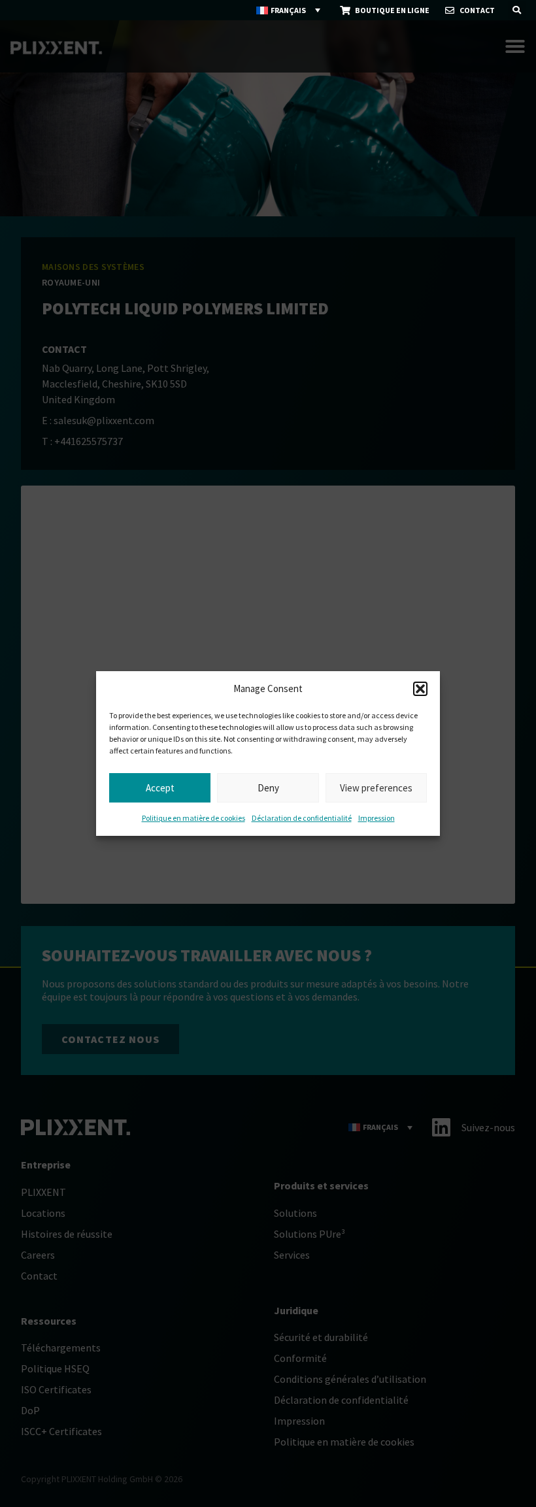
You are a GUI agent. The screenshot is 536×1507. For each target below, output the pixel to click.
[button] (420, 688)
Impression (376, 818)
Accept (160, 788)
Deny (268, 788)
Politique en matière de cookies (193, 818)
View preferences (376, 788)
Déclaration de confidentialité (302, 818)
